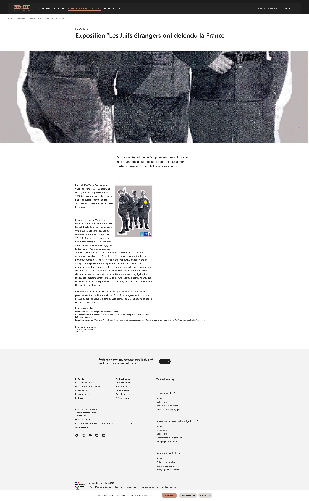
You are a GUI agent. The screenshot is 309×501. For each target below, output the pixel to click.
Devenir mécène (123, 383)
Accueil (10, 18)
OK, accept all (169, 495)
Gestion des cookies (166, 487)
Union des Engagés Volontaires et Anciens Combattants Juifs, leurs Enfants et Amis (126, 320)
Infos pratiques (82, 394)
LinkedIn (103, 435)
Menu (287, 8)
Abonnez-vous (82, 427)
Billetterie (272, 8)
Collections (161, 402)
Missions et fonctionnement (88, 386)
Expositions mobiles (125, 394)
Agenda (261, 8)
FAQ (90, 487)
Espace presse (122, 390)
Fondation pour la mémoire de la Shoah (189, 320)
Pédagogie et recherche (167, 441)
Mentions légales (103, 487)
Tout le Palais (43, 8)
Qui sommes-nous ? (84, 383)
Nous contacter (83, 419)
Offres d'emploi (82, 390)
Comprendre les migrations (169, 438)
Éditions (79, 398)
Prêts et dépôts (123, 398)
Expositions (21, 18)
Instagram (83, 435)
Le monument (59, 8)
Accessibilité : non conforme (140, 487)
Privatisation (121, 386)
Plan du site (119, 487)
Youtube (90, 435)
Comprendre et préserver (168, 466)
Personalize (205, 495)
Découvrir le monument (167, 406)
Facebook (76, 435)
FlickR (96, 435)
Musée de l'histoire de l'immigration (84, 8)
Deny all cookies (188, 495)
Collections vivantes (165, 462)
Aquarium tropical (112, 8)
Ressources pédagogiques (168, 410)
